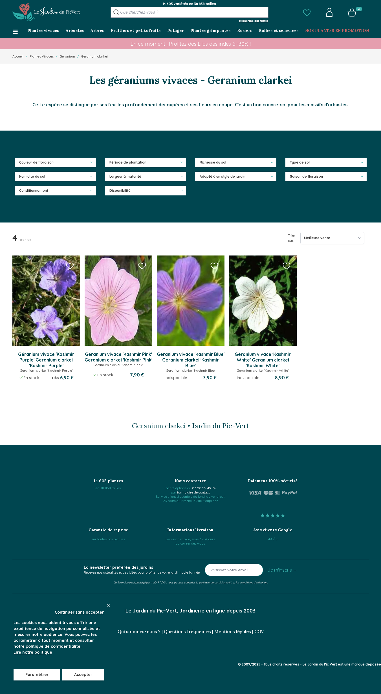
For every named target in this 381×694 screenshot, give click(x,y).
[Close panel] (108, 605)
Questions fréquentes (187, 631)
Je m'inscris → (283, 570)
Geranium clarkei (94, 56)
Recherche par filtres (253, 20)
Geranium (67, 56)
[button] (307, 12)
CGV (259, 631)
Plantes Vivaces (42, 56)
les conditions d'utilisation (251, 582)
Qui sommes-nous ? (139, 631)
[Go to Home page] (46, 12)
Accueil (17, 56)
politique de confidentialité (215, 582)
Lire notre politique (33, 652)
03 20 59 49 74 (203, 488)
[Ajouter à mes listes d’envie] (70, 265)
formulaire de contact (193, 492)
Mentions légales (232, 631)
